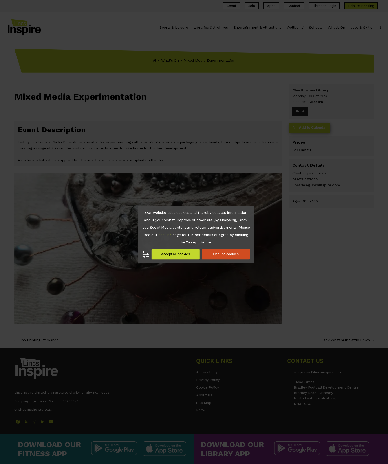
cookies (165, 235)
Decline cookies (226, 254)
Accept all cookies (175, 254)
